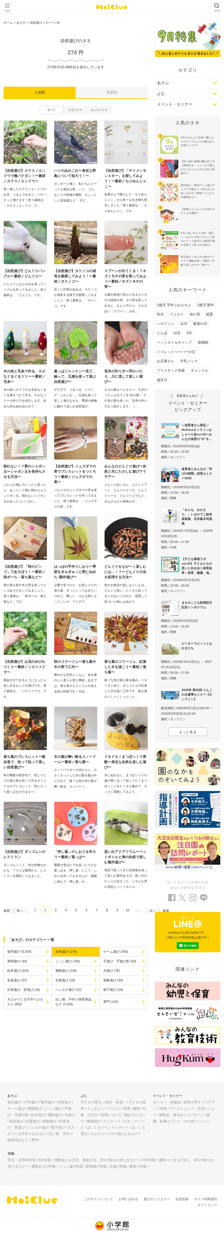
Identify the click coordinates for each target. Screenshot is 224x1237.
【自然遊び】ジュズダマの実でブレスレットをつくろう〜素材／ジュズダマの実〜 (75, 474)
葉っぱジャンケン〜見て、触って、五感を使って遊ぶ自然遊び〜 (75, 376)
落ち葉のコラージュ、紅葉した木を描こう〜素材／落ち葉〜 (125, 667)
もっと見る (187, 732)
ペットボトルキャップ (174, 342)
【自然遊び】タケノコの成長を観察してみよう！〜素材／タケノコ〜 (75, 276)
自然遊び (36, 22)
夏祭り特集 (138, 1166)
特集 (11, 1153)
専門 (34, 1140)
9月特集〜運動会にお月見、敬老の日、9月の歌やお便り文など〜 (89, 1160)
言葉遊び (33, 1121)
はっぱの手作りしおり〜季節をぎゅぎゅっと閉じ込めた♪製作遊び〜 (75, 572)
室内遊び (14, 1102)
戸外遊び (31, 1102)
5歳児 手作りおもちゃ (174, 305)
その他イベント (196, 1121)
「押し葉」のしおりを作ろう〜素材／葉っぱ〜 (75, 854)
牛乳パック (189, 361)
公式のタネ (75, 109)
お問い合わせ (128, 1199)
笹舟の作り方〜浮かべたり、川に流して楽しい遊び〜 (123, 376)
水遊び (69, 1115)
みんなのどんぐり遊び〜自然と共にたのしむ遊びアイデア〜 (125, 471)
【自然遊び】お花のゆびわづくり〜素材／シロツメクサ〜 (25, 667)
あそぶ (163, 83)
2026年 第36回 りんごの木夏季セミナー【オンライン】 (197, 694)
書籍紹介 (94, 1121)
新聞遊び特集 (96, 1166)
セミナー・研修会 (167, 1102)
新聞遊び (35, 1108)
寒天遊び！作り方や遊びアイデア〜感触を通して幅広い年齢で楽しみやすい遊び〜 (198, 260)
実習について (111, 1115)
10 (127, 910)
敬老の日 (200, 323)
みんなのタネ (99, 109)
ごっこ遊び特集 (71, 1166)
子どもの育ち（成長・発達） (103, 1102)
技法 (160, 314)
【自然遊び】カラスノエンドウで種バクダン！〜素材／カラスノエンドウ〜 (25, 176)
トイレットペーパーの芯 (176, 352)
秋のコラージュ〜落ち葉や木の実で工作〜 (75, 664)
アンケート (112, 1121)
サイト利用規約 (205, 1199)
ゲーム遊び (16, 1108)
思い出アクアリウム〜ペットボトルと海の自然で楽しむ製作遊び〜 (125, 857)
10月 (177, 333)
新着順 (112, 92)
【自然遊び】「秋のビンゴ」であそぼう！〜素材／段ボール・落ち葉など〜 (25, 572)
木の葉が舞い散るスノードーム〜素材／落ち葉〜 (75, 759)
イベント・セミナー (174, 104)
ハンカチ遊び (38, 1127)
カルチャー (99, 1134)
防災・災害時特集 (22, 1160)
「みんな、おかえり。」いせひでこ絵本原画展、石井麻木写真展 (197, 516)
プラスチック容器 (171, 370)
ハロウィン (165, 323)
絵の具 (195, 314)
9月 (189, 333)
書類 (136, 1108)
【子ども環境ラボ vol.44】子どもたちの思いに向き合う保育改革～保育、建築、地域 (197, 565)
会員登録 (182, 1199)
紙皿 (209, 314)
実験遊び (49, 1121)
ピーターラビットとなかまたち (197, 646)
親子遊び (58, 1127)
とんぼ (162, 333)
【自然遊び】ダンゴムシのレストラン (25, 854)
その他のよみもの (124, 1134)
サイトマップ (207, 1205)
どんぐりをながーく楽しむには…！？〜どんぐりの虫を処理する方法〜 (125, 572)
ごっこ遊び (53, 1108)
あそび (21, 22)
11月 (183, 323)
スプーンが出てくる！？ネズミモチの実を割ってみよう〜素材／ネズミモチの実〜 (125, 278)
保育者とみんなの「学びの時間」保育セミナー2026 (197, 473)
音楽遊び (16, 1121)
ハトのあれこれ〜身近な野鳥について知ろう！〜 (75, 173)
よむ (161, 93)
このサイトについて (98, 1199)
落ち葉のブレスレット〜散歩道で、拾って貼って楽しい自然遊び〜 (25, 762)
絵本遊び (38, 1115)
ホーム (8, 22)
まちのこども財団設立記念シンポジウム (197, 605)
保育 (126, 1108)
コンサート (195, 1115)
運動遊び (55, 1115)
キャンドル (199, 370)
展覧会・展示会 (171, 1115)
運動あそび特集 (44, 1166)
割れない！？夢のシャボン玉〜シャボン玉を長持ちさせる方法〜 (25, 471)
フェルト (177, 314)
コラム (115, 1108)
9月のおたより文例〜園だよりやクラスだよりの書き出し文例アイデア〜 (198, 141)
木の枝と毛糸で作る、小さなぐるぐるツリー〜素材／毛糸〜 (25, 376)
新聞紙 (203, 342)
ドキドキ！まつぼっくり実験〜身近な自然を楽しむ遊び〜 (125, 762)
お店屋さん (165, 361)
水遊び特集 (118, 1166)
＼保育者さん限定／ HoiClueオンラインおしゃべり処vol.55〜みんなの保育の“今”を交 (197, 432)
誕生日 (162, 380)
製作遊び (48, 1102)
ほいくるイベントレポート (108, 1127)
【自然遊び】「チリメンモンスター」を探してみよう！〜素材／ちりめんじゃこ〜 (125, 178)
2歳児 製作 (205, 305)
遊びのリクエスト (157, 1199)
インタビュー (97, 1108)
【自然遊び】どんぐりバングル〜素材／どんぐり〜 (25, 273)
